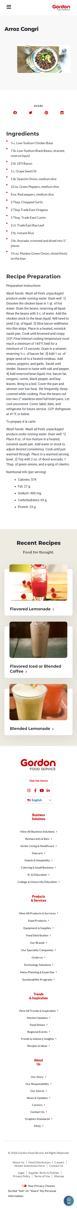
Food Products (37, 920)
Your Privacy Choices (41, 1185)
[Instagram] (29, 790)
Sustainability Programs (37, 979)
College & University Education (37, 881)
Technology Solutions (37, 964)
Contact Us (37, 1111)
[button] (15, 113)
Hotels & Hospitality (37, 860)
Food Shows (37, 1024)
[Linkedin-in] (48, 790)
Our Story (37, 1076)
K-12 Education (37, 874)
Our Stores (37, 1090)
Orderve (37, 957)
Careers (37, 1104)
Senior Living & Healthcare (37, 846)
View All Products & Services (37, 913)
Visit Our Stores (38, 780)
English (36, 800)
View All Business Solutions (37, 831)
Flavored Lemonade (31, 609)
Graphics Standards (37, 1118)
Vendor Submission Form (29, 1165)
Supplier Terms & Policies (43, 1172)
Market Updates (37, 1017)
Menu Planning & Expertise (37, 972)
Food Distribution (37, 935)
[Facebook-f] (35, 790)
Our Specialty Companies (37, 950)
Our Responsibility (37, 1083)
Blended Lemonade (30, 728)
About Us (18, 1162)
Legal (21, 1172)
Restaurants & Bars (37, 838)
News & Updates (37, 1097)
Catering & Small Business (37, 867)
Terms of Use (42, 1176)
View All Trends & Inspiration (37, 1010)
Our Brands (37, 942)
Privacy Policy (21, 1176)
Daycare (37, 853)
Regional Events (37, 1031)
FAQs (37, 1125)
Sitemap (59, 1176)
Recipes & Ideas (37, 1045)
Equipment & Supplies (37, 928)
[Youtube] (42, 790)
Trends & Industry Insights (37, 1038)
